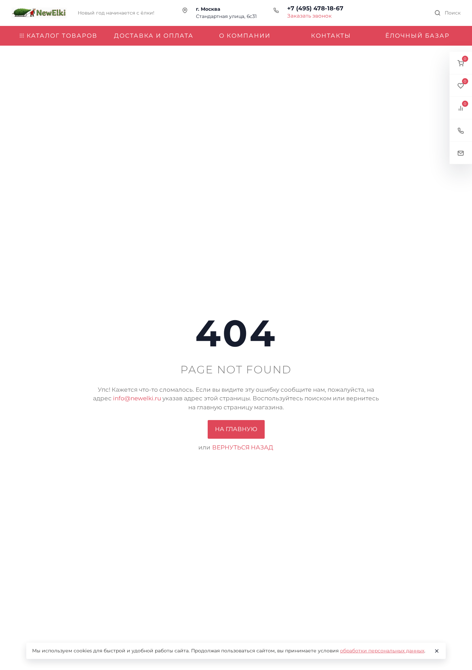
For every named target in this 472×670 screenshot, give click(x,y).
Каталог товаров (62, 35)
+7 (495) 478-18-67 (315, 8)
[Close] (436, 651)
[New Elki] (39, 13)
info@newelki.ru (137, 398)
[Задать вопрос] (461, 153)
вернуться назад (242, 447)
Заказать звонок (309, 15)
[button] (461, 63)
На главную (236, 429)
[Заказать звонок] (461, 130)
